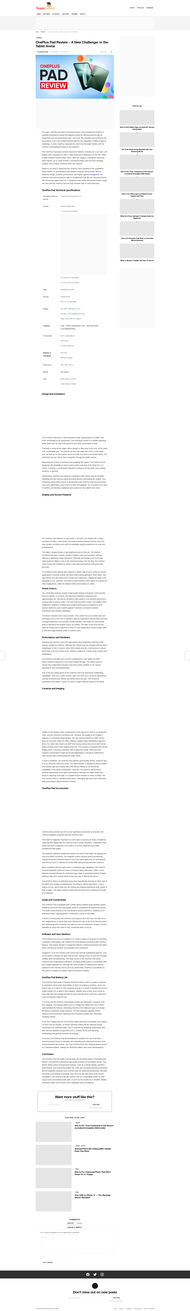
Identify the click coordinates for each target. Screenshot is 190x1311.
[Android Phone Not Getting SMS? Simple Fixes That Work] (54, 1155)
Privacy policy (138, 1308)
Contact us (129, 1308)
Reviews (74, 14)
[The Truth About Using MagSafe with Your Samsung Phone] (137, 139)
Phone (77, 1169)
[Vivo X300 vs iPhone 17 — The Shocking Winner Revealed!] (54, 1201)
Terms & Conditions (149, 1308)
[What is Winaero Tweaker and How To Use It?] (137, 251)
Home (39, 14)
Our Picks (65, 14)
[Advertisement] (95, 23)
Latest (132, 8)
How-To (82, 14)
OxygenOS (94, 175)
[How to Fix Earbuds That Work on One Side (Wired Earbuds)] (137, 228)
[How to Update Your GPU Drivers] (2, 655)
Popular (140, 8)
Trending (149, 8)
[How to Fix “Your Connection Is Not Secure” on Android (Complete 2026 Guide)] (54, 1132)
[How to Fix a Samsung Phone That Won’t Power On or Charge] (54, 1178)
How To (83, 1146)
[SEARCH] (146, 14)
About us (121, 1308)
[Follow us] (150, 14)
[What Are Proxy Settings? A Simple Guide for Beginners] (137, 206)
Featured (46, 14)
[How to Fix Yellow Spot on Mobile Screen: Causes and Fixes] (137, 184)
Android (77, 1122)
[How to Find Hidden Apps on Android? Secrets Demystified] (137, 117)
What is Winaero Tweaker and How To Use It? (137, 260)
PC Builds (55, 14)
